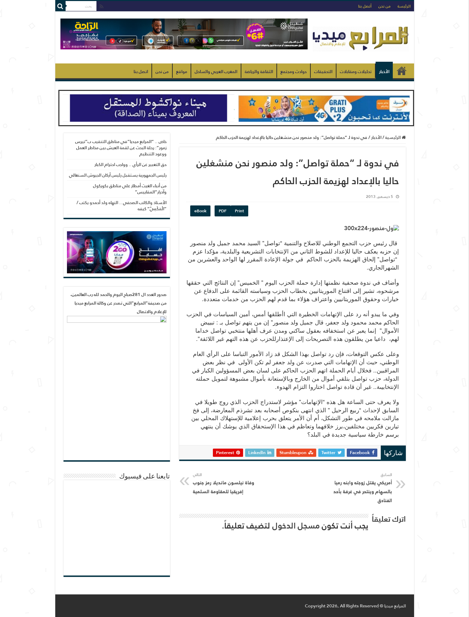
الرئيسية (402, 70)
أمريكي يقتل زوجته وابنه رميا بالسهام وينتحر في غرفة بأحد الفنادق (362, 488)
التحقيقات (323, 71)
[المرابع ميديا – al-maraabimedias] (361, 37)
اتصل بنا (141, 71)
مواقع (181, 71)
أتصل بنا (364, 6)
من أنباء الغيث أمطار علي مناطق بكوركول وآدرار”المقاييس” (130, 188)
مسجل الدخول (296, 525)
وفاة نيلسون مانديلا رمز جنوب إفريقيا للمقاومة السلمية (223, 483)
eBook (200, 211)
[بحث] (60, 6)
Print (239, 211)
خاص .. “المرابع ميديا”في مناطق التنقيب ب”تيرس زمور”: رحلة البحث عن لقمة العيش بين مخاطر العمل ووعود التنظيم (121, 147)
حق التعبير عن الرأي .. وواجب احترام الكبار (130, 164)
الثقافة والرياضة (259, 71)
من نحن (384, 6)
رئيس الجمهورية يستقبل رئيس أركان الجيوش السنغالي (118, 175)
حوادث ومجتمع (294, 71)
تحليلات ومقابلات (355, 71)
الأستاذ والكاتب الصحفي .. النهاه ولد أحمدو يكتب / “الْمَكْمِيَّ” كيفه (122, 205)
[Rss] (101, 6)
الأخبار (384, 71)
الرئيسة (404, 6)
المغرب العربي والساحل (216, 71)
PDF (223, 211)
